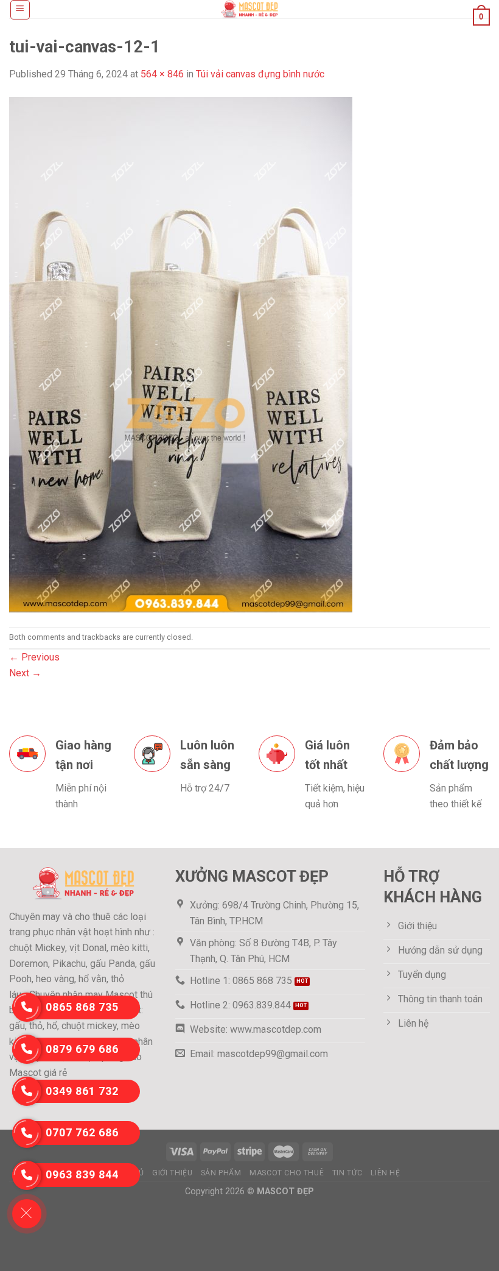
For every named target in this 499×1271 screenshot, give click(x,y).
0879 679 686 (82, 1049)
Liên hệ (385, 1173)
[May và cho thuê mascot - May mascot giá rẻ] (249, 9)
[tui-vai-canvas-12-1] (180, 353)
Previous (34, 657)
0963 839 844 (82, 1174)
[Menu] (20, 9)
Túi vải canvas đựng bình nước (260, 74)
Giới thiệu (172, 1173)
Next (25, 673)
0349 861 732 (82, 1091)
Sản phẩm (221, 1173)
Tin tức (347, 1173)
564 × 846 (162, 74)
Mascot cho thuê (287, 1173)
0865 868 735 (82, 1006)
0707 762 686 (82, 1132)
